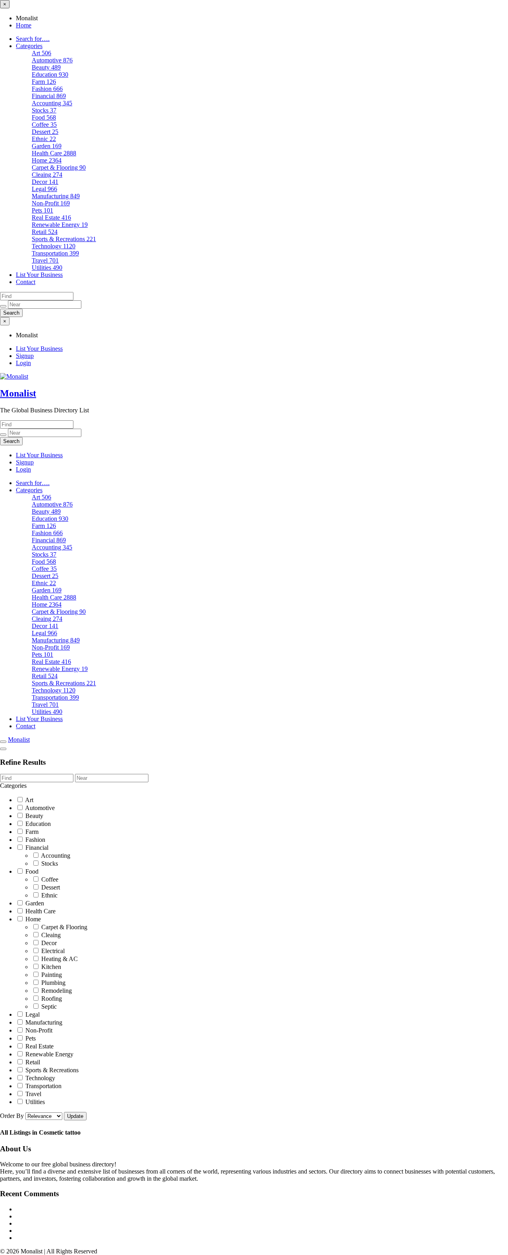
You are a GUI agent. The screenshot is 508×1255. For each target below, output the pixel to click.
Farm (44, 81)
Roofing (51, 998)
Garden (47, 146)
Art (41, 53)
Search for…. (33, 38)
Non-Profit (51, 203)
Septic (48, 1006)
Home (23, 25)
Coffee (44, 124)
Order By (12, 1115)
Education (50, 74)
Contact (25, 281)
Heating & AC (59, 958)
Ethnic (44, 138)
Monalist (18, 393)
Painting (51, 974)
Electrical (52, 951)
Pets (42, 210)
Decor (45, 181)
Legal (44, 189)
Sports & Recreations (64, 239)
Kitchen (50, 966)
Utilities (47, 267)
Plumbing (52, 982)
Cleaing (47, 174)
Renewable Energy (60, 224)
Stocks (44, 110)
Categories (29, 46)
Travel (45, 260)
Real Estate (51, 217)
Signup (25, 355)
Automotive (52, 60)
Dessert (45, 131)
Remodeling (56, 990)
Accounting (52, 103)
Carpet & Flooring (59, 167)
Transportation (55, 253)
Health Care (54, 153)
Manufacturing (56, 196)
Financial (49, 96)
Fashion (47, 88)
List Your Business (39, 274)
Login (23, 363)
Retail (45, 231)
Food (44, 117)
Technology (53, 246)
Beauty (46, 67)
